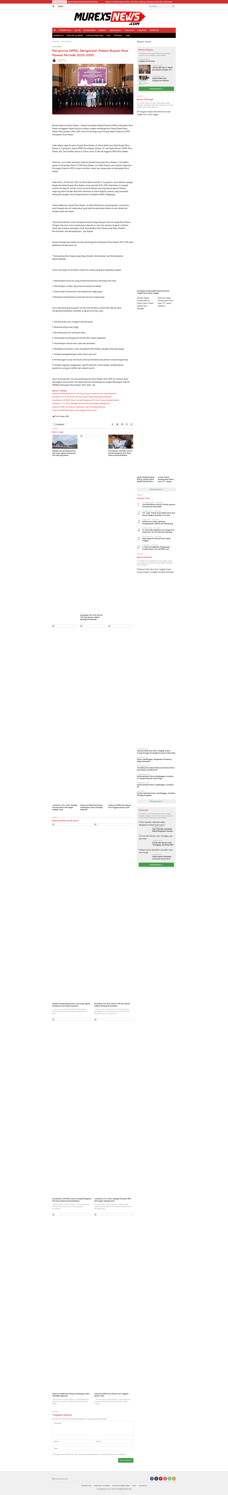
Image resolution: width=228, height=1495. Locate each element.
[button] (173, 6)
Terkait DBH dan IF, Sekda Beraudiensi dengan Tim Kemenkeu (162, 68)
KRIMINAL (102, 30)
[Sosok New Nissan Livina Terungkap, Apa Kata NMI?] (156, 837)
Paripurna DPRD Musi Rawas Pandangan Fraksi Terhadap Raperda (78, 407)
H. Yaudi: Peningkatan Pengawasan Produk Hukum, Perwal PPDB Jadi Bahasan (156, 548)
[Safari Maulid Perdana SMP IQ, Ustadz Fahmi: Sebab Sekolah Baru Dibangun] (146, 386)
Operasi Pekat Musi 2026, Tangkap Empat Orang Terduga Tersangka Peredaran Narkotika (156, 752)
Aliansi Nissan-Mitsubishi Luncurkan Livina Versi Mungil (161, 857)
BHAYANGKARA (89, 30)
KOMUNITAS (154, 30)
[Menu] (53, 6)
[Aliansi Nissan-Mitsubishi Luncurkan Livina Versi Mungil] (156, 851)
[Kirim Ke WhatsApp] (131, 424)
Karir (109, 35)
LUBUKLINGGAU (115, 30)
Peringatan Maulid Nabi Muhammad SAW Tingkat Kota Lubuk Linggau (153, 292)
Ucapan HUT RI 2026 (147, 61)
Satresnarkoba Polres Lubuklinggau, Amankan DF (155, 786)
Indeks (60, 6)
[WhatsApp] (169, 1479)
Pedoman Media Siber (94, 35)
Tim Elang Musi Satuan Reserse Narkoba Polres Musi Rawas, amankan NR (155, 769)
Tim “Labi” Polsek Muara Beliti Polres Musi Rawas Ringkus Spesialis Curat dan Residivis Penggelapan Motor (158, 514)
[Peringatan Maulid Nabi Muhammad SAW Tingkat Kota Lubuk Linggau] (156, 199)
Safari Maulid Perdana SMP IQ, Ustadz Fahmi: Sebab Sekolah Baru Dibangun (165, 2)
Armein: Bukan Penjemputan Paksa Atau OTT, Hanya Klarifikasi (166, 479)
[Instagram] (165, 1479)
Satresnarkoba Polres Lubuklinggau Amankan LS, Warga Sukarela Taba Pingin (155, 777)
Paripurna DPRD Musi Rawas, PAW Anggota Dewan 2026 (74, 410)
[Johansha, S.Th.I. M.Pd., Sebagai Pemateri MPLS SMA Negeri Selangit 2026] (64, 714)
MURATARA (142, 30)
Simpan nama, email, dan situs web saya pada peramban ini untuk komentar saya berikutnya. (90, 1454)
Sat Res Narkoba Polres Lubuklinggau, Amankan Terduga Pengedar (156, 794)
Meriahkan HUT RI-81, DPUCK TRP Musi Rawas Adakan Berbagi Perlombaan (82, 397)
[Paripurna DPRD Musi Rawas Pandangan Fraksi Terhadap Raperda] (92, 714)
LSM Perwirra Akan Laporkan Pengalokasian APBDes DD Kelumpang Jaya (157, 522)
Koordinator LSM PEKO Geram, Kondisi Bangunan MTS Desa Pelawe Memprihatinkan (85, 400)
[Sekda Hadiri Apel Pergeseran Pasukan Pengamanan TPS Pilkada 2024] (145, 80)
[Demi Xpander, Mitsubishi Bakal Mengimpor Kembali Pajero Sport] (156, 823)
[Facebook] (152, 1479)
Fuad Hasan (61, 59)
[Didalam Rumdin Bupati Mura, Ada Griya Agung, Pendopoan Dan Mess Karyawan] (64, 442)
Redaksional (58, 35)
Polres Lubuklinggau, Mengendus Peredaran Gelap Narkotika (154, 760)
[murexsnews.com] (98, 18)
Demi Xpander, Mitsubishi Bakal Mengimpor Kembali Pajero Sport (162, 830)
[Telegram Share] (127, 424)
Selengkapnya (155, 89)
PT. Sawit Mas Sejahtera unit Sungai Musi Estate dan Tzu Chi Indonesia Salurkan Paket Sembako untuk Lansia (158, 531)
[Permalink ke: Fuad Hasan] (54, 60)
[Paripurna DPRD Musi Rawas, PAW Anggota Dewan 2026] (120, 714)
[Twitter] (156, 1479)
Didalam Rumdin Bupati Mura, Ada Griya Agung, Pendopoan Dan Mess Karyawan (92, 2)
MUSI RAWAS (130, 30)
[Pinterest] (161, 1479)
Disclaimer (118, 35)
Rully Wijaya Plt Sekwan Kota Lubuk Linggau (156, 539)
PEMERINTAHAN (65, 30)
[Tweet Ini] (117, 424)
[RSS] (174, 1479)
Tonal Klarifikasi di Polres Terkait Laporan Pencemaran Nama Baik (158, 505)
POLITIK (78, 30)
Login (128, 35)
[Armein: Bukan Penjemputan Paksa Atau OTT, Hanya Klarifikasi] (167, 386)
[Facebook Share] (112, 424)
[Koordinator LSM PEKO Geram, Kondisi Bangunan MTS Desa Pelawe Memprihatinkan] (120, 442)
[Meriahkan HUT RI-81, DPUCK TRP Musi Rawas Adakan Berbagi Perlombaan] (92, 524)
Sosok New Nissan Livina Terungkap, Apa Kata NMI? (162, 844)
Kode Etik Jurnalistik (75, 35)
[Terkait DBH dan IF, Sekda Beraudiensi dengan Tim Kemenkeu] (145, 69)
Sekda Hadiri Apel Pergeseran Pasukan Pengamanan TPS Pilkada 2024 (162, 79)
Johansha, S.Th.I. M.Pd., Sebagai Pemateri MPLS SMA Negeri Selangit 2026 (81, 403)
